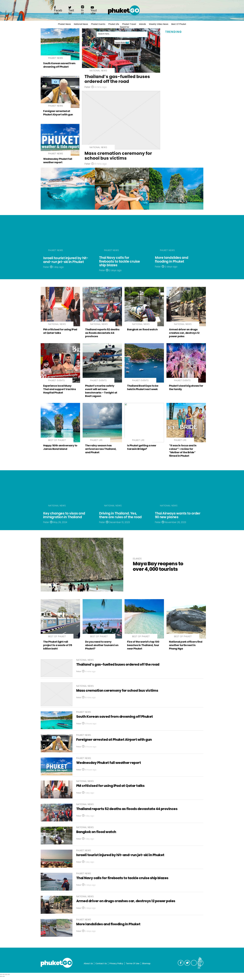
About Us (88, 963)
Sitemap (146, 963)
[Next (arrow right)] (4, 976)
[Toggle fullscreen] (6, 974)
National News (81, 24)
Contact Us (101, 963)
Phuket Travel (129, 24)
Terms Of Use (132, 963)
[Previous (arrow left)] (1, 976)
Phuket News (64, 24)
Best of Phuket (178, 24)
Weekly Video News (158, 24)
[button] (99, 28)
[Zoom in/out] (9, 974)
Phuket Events (98, 24)
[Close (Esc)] (1, 974)
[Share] (4, 974)
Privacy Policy (116, 963)
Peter (87, 87)
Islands (142, 24)
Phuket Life (113, 24)
